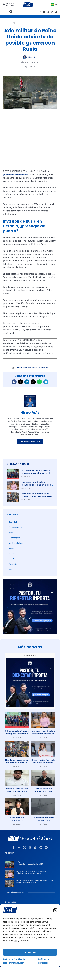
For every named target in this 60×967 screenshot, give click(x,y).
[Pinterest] (40, 847)
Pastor (11, 548)
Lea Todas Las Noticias (30, 441)
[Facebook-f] (40, 12)
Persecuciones (15, 527)
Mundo (12, 559)
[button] (55, 910)
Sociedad (27, 23)
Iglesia (11, 532)
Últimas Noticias (18, 464)
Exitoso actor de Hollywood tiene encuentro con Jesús (43, 791)
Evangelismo (14, 538)
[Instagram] (52, 12)
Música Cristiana (16, 543)
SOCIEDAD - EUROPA (39, 23)
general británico (11, 174)
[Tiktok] (56, 12)
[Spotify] (46, 847)
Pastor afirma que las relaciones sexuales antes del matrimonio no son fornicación (16, 792)
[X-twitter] (48, 12)
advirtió (24, 174)
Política (12, 553)
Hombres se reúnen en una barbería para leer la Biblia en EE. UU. (37, 496)
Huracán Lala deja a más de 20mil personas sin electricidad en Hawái (43, 821)
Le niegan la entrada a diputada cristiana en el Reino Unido (37, 485)
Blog (11, 569)
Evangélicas (14, 564)
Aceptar (30, 952)
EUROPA (19, 23)
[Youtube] (44, 12)
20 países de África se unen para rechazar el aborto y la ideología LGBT (36, 473)
